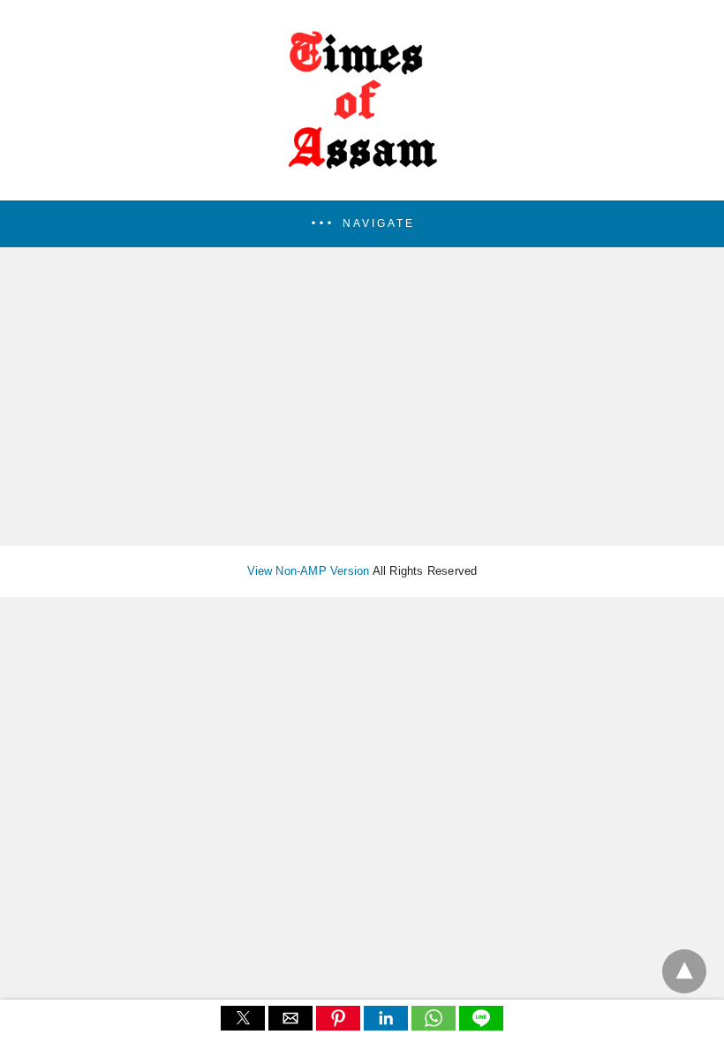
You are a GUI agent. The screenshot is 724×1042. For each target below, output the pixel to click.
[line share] (481, 1025)
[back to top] (684, 971)
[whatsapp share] (435, 1025)
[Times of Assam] (362, 176)
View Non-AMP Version (308, 571)
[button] (362, 223)
